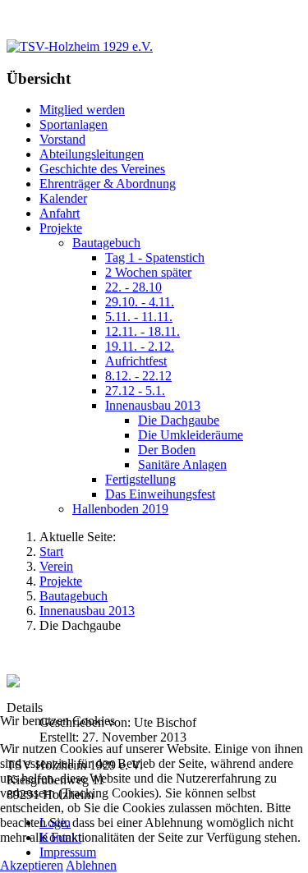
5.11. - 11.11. (138, 317)
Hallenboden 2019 (120, 509)
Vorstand (62, 139)
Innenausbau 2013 (152, 405)
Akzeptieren (31, 865)
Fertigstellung (140, 479)
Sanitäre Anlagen (182, 464)
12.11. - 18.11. (142, 331)
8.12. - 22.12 (138, 376)
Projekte (60, 228)
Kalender (63, 198)
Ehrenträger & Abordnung (107, 184)
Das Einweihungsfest (160, 494)
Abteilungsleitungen (91, 154)
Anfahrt (59, 213)
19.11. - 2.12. (139, 346)
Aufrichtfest (136, 361)
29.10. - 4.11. (139, 302)
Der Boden (166, 450)
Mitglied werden (82, 110)
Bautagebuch (106, 243)
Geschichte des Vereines (102, 169)
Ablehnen (91, 865)
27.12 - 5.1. (135, 390)
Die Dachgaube (178, 420)
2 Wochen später (148, 272)
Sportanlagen (73, 124)
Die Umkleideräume (190, 435)
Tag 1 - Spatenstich (155, 257)
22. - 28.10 (133, 287)
